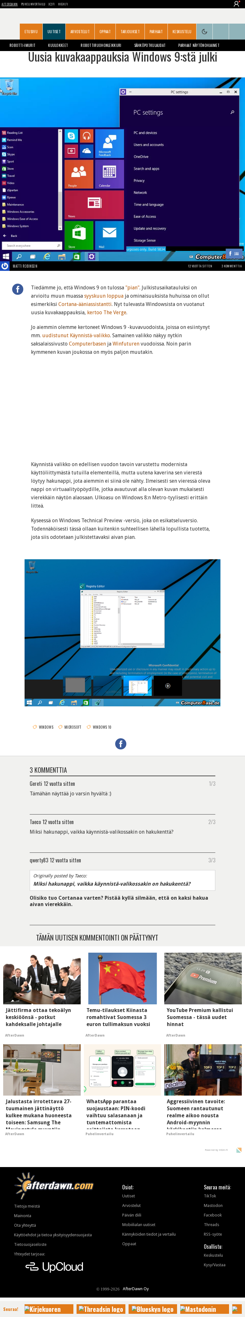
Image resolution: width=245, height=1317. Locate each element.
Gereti (36, 783)
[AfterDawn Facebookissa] (221, 32)
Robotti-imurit (22, 45)
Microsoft (73, 727)
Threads (211, 1224)
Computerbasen (87, 344)
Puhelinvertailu (33, 4)
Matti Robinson (25, 266)
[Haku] (237, 32)
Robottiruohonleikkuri (101, 45)
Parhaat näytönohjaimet (198, 45)
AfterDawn (10, 4)
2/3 (211, 821)
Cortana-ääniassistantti (85, 304)
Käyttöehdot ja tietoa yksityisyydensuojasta (53, 1234)
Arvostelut (80, 31)
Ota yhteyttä (25, 1225)
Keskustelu (182, 31)
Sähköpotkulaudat (150, 45)
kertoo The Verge (106, 312)
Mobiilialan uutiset (138, 1224)
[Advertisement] (122, 404)
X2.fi (51, 4)
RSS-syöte (213, 1234)
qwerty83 (39, 859)
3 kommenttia (232, 266)
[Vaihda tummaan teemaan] (204, 32)
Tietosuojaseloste (30, 1244)
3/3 (211, 859)
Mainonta (22, 1215)
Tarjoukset (130, 31)
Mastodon (213, 1205)
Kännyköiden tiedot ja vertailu (149, 1234)
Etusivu (31, 31)
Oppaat (105, 31)
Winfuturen (126, 344)
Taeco (35, 821)
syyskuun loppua (103, 296)
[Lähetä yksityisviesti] (45, 266)
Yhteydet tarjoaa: (29, 1254)
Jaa (236, 254)
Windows (46, 727)
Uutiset (54, 31)
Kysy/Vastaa (215, 1264)
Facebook (213, 1215)
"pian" (132, 288)
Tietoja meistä (27, 1206)
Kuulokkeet (58, 45)
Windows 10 (102, 727)
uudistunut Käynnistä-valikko (76, 335)
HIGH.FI (63, 4)
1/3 (212, 783)
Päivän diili (131, 1215)
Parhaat (156, 31)
